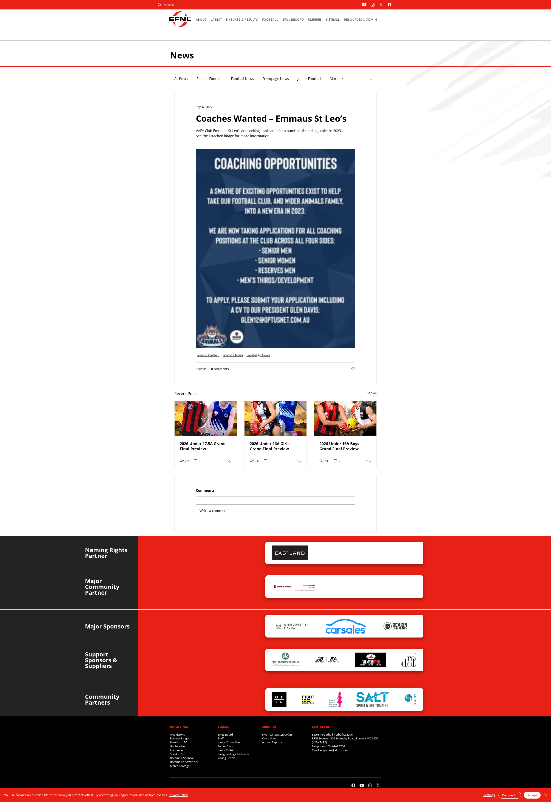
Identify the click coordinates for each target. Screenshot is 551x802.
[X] (381, 4)
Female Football (209, 79)
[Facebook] (389, 4)
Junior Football (309, 79)
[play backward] (277, 552)
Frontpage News (275, 79)
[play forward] (410, 552)
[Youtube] (364, 4)
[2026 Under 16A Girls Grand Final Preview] (276, 418)
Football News (242, 79)
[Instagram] (372, 4)
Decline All (509, 795)
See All (372, 393)
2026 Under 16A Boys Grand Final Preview (339, 446)
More (334, 79)
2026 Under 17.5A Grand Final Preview (203, 446)
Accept (532, 795)
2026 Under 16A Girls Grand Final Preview (269, 446)
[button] (201, 19)
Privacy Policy (178, 795)
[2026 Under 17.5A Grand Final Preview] (206, 418)
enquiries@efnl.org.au (334, 750)
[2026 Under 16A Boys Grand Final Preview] (345, 418)
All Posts (181, 79)
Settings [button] (489, 795)
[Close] (545, 795)
